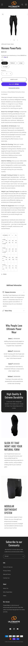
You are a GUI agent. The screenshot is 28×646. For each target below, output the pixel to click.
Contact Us (6, 578)
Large (20, 63)
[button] (2, 4)
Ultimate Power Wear (12, 641)
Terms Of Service (7, 567)
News (4, 595)
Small (4, 63)
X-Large (5, 66)
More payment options (14, 88)
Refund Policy (7, 574)
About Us (5, 588)
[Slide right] (17, 40)
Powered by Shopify (19, 641)
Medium (12, 63)
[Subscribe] (23, 556)
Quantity (3, 70)
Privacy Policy (7, 570)
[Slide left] (10, 40)
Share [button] (4, 274)
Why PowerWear (7, 592)
